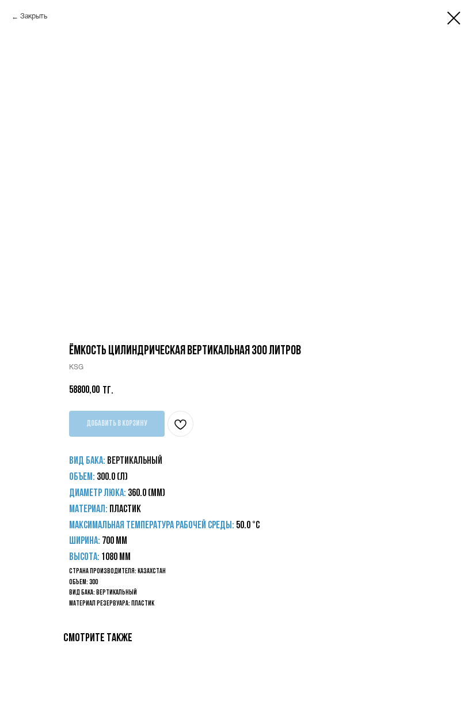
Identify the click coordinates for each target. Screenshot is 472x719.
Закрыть (33, 16)
